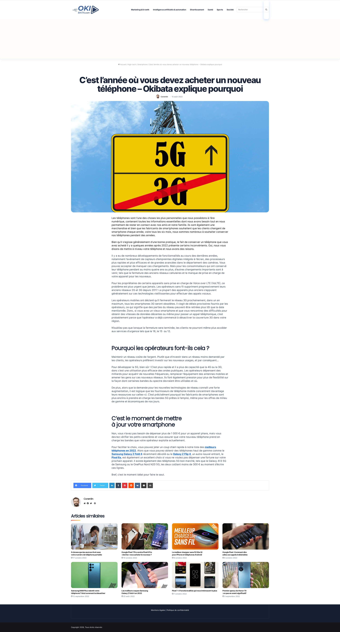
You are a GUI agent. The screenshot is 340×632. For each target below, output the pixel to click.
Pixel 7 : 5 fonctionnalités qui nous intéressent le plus (194, 591)
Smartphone (142, 64)
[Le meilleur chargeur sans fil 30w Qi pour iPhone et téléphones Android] (195, 536)
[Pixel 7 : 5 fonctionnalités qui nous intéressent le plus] (195, 575)
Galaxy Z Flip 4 (182, 454)
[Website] (85, 503)
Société (230, 9)
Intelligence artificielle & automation (169, 9)
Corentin (164, 97)
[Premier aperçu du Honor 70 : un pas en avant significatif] (245, 575)
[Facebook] (88, 503)
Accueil (123, 64)
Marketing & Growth (140, 9)
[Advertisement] (170, 39)
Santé (210, 9)
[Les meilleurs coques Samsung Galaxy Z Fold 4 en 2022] (145, 575)
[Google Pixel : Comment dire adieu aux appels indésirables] (245, 536)
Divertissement (197, 9)
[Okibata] (85, 9)
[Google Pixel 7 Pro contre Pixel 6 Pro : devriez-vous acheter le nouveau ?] (145, 536)
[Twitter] (91, 503)
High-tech (132, 64)
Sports (220, 9)
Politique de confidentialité (178, 610)
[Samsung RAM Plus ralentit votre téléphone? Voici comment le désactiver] (94, 575)
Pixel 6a (116, 457)
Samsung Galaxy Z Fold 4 (127, 454)
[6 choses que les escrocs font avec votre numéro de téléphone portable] (94, 536)
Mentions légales (158, 610)
